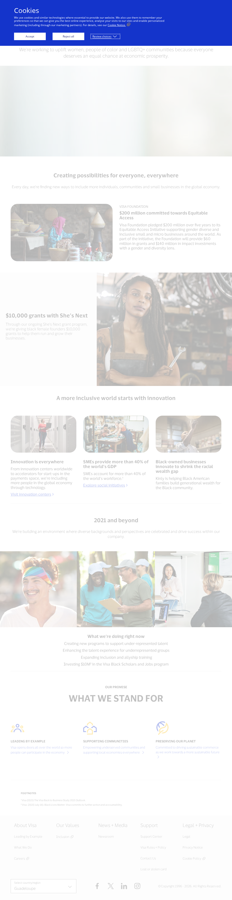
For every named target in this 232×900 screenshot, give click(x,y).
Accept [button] (30, 36)
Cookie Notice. (117, 25)
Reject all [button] (68, 36)
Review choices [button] (101, 36)
